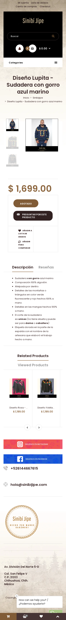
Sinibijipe (38, 97)
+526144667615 (24, 468)
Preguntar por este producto (34, 216)
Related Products (33, 355)
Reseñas (46, 267)
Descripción (22, 267)
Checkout (45, 6)
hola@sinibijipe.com (29, 484)
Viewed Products (33, 365)
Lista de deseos (39, 2)
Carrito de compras (26, 6)
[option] (42, 135)
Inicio (26, 97)
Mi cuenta (23, 2)
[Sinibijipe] (33, 23)
